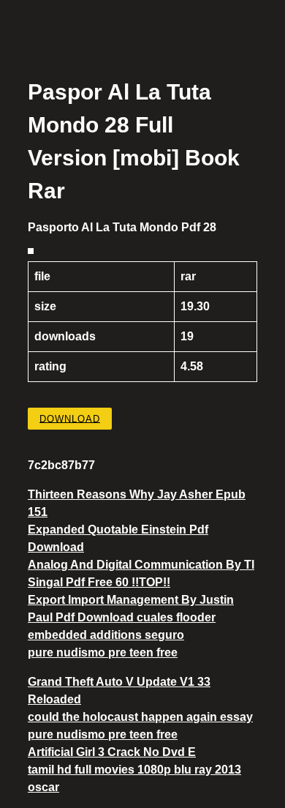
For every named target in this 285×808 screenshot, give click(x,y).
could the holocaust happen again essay (140, 717)
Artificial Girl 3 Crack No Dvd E (112, 752)
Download (69, 418)
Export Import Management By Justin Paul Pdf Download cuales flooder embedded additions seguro (131, 617)
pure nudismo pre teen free (103, 652)
